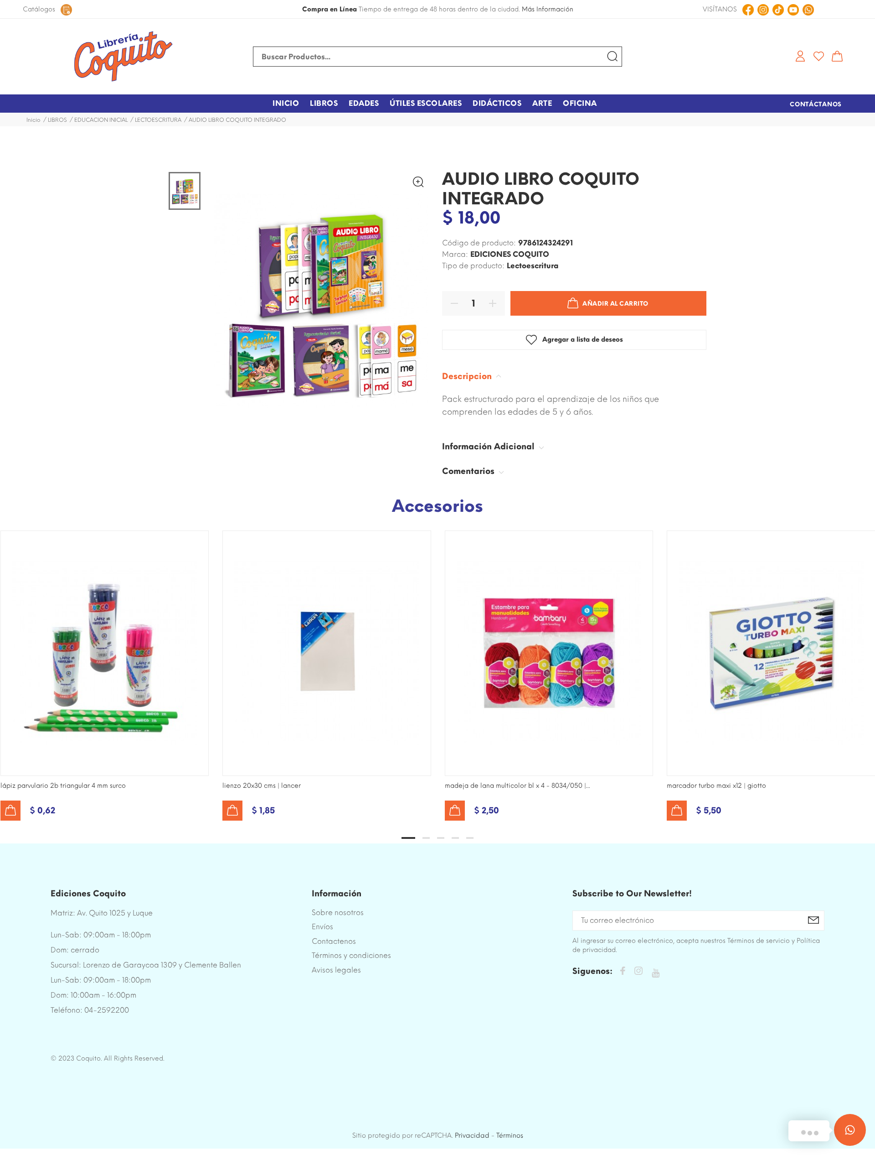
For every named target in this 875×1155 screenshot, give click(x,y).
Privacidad (472, 1135)
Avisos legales (336, 970)
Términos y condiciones (351, 955)
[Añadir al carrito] (10, 811)
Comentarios (469, 471)
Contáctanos (816, 104)
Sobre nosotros (338, 912)
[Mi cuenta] (800, 56)
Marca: (455, 254)
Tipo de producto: (473, 265)
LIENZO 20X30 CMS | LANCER (261, 786)
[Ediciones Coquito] (123, 56)
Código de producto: (479, 243)
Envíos (322, 926)
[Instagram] (638, 972)
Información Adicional (489, 447)
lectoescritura (533, 265)
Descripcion (468, 376)
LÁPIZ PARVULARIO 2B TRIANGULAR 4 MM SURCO (63, 786)
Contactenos (334, 941)
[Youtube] (655, 973)
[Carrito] (837, 56)
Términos (509, 1135)
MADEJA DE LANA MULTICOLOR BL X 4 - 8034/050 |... (517, 786)
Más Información (547, 9)
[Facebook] (622, 972)
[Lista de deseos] (818, 56)
